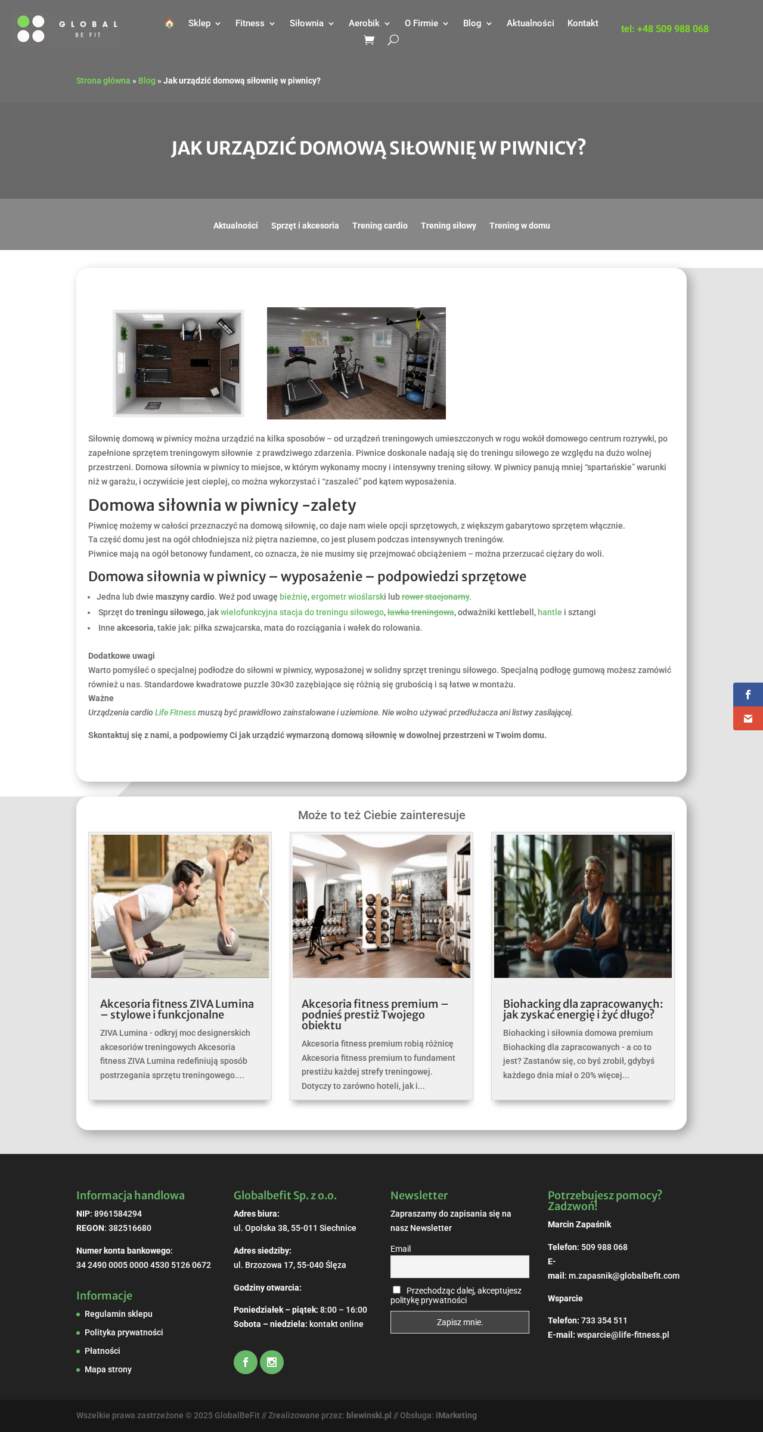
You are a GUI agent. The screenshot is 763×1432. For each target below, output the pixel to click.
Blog (472, 23)
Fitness (250, 23)
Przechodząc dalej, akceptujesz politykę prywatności (456, 1295)
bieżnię (294, 596)
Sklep (199, 23)
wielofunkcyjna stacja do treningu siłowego (302, 612)
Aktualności (530, 23)
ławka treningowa (420, 612)
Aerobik (364, 23)
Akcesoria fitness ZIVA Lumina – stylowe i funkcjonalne (177, 1009)
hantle (550, 612)
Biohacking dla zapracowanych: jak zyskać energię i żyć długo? (583, 1009)
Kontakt (582, 23)
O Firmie (421, 23)
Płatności (102, 1351)
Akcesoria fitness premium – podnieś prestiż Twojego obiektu (375, 1014)
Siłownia (307, 23)
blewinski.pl (369, 1415)
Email (400, 1249)
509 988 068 (604, 1247)
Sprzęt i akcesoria (305, 225)
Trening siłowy (448, 225)
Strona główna (103, 80)
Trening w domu (519, 225)
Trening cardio (380, 225)
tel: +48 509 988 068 (665, 30)
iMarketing (456, 1415)
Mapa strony (108, 1369)
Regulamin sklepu (119, 1314)
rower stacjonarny (435, 596)
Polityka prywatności (124, 1332)
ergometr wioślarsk (347, 596)
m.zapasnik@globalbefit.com (624, 1275)
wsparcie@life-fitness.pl (623, 1335)
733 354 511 (604, 1320)
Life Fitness (175, 712)
